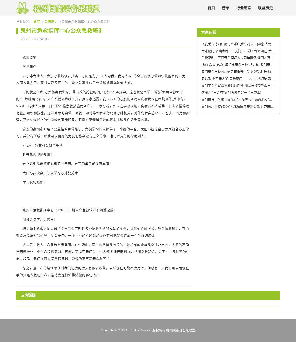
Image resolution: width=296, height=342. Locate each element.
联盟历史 (265, 8)
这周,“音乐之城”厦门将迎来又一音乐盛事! (231, 92)
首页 (211, 8)
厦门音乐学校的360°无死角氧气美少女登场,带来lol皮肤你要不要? (247, 72)
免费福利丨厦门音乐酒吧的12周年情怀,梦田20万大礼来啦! (242, 58)
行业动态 (243, 8)
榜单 (225, 8)
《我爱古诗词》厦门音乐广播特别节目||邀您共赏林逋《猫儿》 (245, 44)
